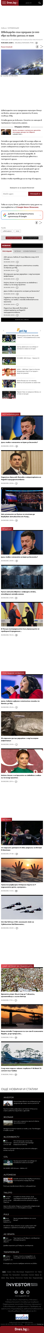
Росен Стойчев (6, 47)
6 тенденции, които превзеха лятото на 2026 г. (20, 1263)
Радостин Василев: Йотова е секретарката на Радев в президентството (16, 310)
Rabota (37, 1275)
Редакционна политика (13, 1304)
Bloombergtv (11, 1137)
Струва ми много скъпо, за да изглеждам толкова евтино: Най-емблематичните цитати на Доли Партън (20, 1199)
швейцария (7, 231)
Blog (7, 1278)
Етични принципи (32, 1304)
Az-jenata (9, 1234)
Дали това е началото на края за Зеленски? (22, 291)
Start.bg (12, 1278)
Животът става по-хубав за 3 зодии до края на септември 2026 (28, 381)
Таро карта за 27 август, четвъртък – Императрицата (29, 336)
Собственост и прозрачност (16, 1306)
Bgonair (8, 1117)
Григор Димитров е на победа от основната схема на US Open (25, 1161)
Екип (15, 1300)
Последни (7, 251)
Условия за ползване (29, 1302)
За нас (9, 1300)
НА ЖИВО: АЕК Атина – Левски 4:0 (15, 1168)
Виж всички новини (22, 319)
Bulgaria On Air (29, 1272)
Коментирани (29, 251)
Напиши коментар (13, 238)
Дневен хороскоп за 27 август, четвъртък (27, 348)
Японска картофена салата (26, 358)
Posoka (26, 1278)
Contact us (40, 1324)
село (17, 231)
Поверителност (12, 1302)
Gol (6, 1157)
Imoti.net (31, 1275)
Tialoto (8, 1192)
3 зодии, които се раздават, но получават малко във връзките (24, 1257)
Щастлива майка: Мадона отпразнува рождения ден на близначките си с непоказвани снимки (21, 1207)
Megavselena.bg (37, 1278)
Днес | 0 (28, 3)
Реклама (33, 1300)
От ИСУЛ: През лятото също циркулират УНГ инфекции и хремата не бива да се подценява (19, 1226)
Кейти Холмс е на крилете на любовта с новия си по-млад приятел (20, 284)
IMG (4, 1272)
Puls (6, 1214)
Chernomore (19, 1278)
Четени (17, 251)
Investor (9, 1097)
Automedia (10, 1175)
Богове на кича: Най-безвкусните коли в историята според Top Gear (26, 1179)
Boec (30, 1278)
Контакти (23, 1300)
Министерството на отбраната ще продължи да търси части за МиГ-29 (26, 1102)
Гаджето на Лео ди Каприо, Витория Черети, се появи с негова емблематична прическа (21, 300)
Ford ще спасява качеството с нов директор (19, 1186)
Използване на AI (28, 1311)
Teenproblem (11, 1252)
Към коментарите (31, 238)
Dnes (13, 1272)
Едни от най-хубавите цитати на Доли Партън (29, 370)
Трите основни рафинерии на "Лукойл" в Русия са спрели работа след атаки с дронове (20, 1109)
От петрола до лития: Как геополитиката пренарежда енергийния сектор (23, 1142)
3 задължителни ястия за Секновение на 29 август (29, 393)
